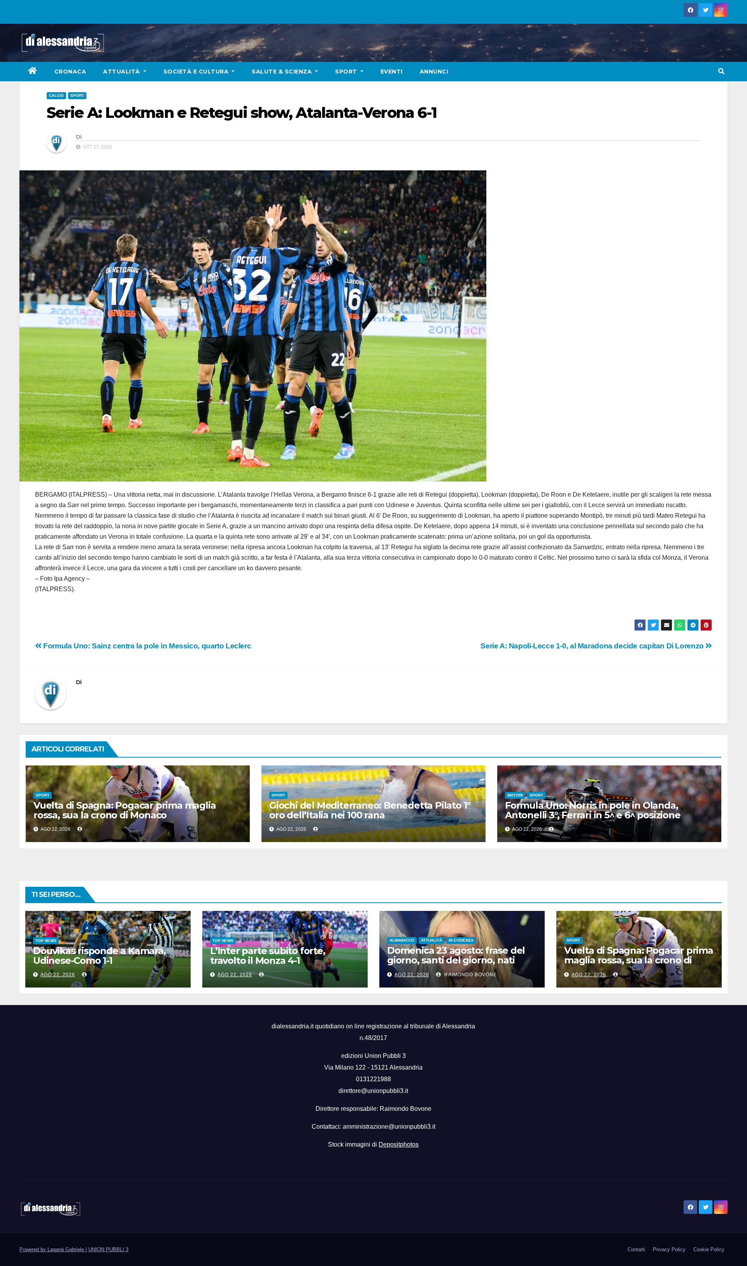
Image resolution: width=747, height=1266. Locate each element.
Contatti (636, 1249)
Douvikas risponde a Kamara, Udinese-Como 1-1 (99, 955)
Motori (515, 795)
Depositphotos (399, 1144)
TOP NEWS (45, 941)
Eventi (392, 71)
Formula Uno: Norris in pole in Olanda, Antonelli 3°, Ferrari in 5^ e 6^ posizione (592, 810)
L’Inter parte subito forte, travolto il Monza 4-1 (267, 955)
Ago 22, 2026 (57, 974)
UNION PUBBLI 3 (108, 1249)
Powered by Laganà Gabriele (52, 1249)
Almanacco (401, 940)
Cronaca (70, 71)
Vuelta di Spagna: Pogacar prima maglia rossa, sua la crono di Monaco (124, 810)
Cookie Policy (708, 1249)
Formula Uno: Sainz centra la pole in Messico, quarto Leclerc (146, 646)
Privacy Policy (669, 1249)
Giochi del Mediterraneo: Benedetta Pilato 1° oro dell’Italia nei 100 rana (369, 810)
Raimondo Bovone (470, 974)
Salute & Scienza (283, 71)
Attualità (122, 71)
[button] (721, 71)
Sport (347, 71)
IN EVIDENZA (461, 940)
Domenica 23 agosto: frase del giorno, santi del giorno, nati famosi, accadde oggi (456, 960)
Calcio (56, 95)
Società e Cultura (196, 71)
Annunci (434, 71)
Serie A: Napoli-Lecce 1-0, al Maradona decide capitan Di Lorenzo (592, 646)
